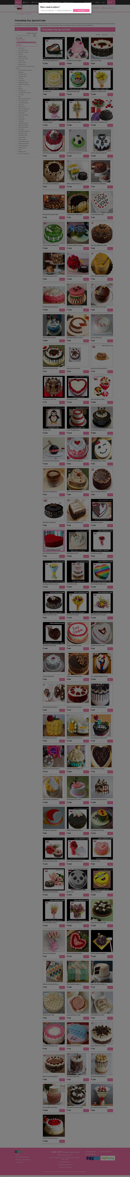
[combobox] (64, 10)
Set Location (81, 10)
